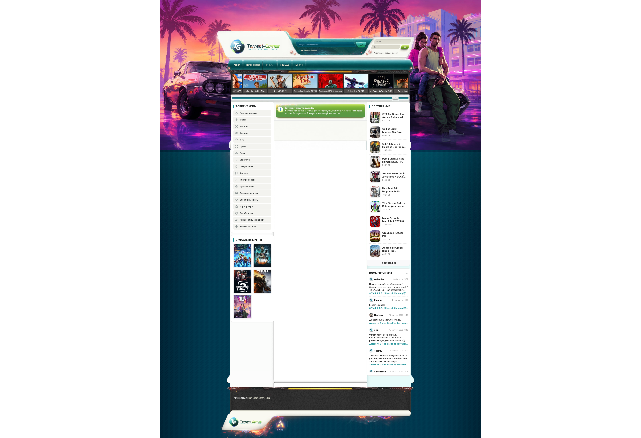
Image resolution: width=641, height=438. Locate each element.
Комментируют (380, 273)
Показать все (388, 262)
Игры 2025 (284, 65)
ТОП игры (299, 65)
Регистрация (378, 53)
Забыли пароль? (391, 53)
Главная (237, 65)
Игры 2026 (269, 65)
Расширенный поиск (309, 50)
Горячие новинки (253, 65)
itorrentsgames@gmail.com (259, 398)
